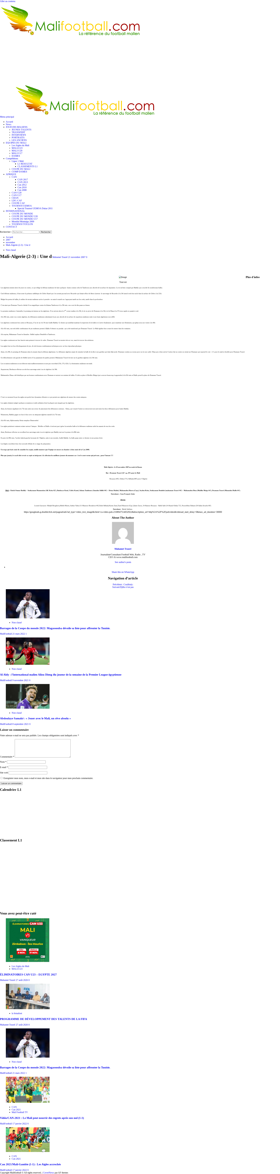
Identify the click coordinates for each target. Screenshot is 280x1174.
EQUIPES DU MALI (16, 142)
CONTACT (11, 227)
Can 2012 (22, 185)
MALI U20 (17, 150)
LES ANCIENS (19, 140)
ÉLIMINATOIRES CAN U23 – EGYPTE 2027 (28, 974)
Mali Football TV (20, 1112)
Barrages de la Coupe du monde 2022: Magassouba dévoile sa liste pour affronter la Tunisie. (55, 628)
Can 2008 (22, 190)
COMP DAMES (19, 171)
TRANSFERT (18, 132)
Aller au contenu (7, 1)
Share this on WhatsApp (123, 572)
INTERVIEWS (19, 135)
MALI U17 (17, 153)
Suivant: (123, 587)
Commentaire (7, 756)
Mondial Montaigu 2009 (23, 221)
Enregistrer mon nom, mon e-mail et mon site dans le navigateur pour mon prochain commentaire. (48, 778)
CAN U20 (16, 192)
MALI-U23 (17, 148)
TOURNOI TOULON (22, 224)
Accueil (9, 121)
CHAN (15, 198)
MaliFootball (6, 634)
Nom (3, 762)
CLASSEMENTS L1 (28, 166)
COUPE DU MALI (21, 169)
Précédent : (123, 584)
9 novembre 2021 (20, 680)
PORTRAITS (18, 137)
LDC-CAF (17, 200)
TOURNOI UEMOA (22, 206)
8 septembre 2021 (20, 724)
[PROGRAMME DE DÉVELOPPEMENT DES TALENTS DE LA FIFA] (28, 1008)
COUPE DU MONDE (22, 213)
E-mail (4, 767)
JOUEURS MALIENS (16, 127)
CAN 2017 (23, 179)
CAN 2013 (23, 182)
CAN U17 (16, 195)
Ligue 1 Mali (18, 161)
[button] (7, 117)
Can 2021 (16, 1109)
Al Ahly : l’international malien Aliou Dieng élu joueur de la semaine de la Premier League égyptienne (60, 674)
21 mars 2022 (19, 634)
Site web (4, 772)
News (8, 124)
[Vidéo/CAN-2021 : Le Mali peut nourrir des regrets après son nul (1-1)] (28, 1102)
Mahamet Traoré (60, 257)
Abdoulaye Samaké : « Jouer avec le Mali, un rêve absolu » (35, 718)
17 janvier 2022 (19, 1123)
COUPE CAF (18, 203)
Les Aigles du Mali (20, 145)
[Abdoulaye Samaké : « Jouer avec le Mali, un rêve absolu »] (28, 708)
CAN (14, 177)
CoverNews (48, 1172)
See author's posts (123, 562)
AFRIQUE (11, 174)
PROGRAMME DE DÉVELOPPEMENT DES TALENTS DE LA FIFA (43, 1019)
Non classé (11, 250)
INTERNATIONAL (15, 211)
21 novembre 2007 (77, 257)
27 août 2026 (22, 980)
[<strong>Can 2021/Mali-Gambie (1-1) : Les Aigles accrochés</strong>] (28, 1151)
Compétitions (12, 158)
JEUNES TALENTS (21, 129)
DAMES (16, 156)
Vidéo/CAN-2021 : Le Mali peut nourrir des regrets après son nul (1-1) (42, 1117)
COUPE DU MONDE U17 (25, 219)
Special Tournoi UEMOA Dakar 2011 (35, 208)
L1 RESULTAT (25, 164)
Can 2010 (22, 187)
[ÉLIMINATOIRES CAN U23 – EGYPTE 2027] (27, 961)
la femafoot (17, 1013)
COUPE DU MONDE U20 (25, 216)
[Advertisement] (140, 60)
